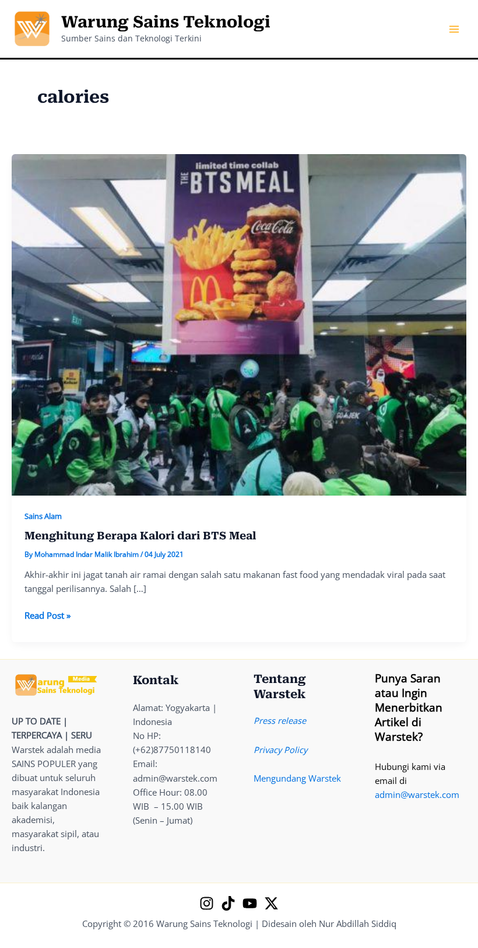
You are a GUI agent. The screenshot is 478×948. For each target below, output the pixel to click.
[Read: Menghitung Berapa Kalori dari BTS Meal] (239, 323)
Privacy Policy (280, 749)
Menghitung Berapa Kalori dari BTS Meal (140, 535)
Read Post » (47, 615)
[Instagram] (206, 903)
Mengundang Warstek (297, 778)
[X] (271, 903)
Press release (280, 720)
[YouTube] (249, 903)
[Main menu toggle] (454, 29)
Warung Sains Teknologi (165, 22)
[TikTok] (228, 903)
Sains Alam (43, 516)
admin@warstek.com (417, 794)
